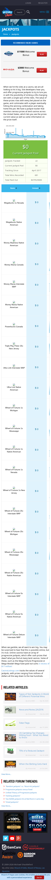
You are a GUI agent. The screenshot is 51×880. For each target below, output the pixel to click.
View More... (6, 774)
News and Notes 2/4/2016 (31, 709)
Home (5, 34)
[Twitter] (5, 838)
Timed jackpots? (11, 802)
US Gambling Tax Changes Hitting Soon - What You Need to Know (33, 735)
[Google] (18, 838)
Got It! (39, 877)
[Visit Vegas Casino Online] (37, 822)
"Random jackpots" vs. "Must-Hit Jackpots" (22, 786)
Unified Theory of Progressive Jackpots (21, 792)
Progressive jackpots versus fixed (18, 789)
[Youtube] (12, 838)
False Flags (24, 723)
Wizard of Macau (34, 868)
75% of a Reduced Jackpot (31, 751)
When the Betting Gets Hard (33, 764)
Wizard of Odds (20, 868)
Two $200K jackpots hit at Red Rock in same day (24, 799)
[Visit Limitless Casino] (14, 822)
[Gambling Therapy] (26, 854)
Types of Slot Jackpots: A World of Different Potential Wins (34, 695)
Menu (42, 12)
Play (42, 54)
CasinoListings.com (10, 670)
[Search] (28, 12)
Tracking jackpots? (12, 795)
